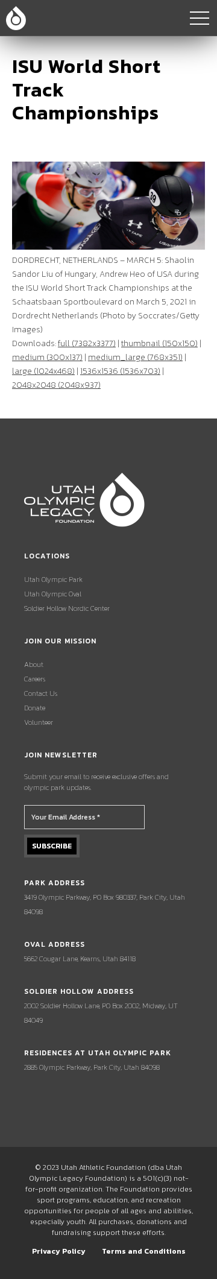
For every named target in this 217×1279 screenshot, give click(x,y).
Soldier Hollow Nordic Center (67, 608)
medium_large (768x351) (135, 357)
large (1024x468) (43, 371)
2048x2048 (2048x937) (56, 385)
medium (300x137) (47, 357)
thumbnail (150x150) (159, 343)
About (33, 664)
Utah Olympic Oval (52, 594)
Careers (34, 679)
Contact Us (40, 693)
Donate (34, 708)
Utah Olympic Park (53, 579)
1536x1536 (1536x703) (120, 371)
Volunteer (38, 722)
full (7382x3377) (87, 343)
